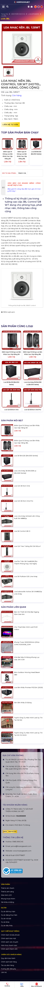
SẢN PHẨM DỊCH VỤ (18, 14)
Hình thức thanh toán (9, 945)
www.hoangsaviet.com (22, 851)
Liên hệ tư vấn (10, 124)
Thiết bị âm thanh (7, 888)
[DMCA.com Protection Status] (22, 831)
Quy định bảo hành (8, 958)
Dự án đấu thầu (7, 926)
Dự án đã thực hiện (8, 911)
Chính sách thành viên (9, 949)
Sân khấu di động (7, 902)
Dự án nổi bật (6, 919)
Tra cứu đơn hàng (7, 965)
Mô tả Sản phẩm (9, 173)
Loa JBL (3, 16)
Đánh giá (22, 173)
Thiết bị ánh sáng (7, 892)
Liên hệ (4, 972)
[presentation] (5, 151)
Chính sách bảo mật (8, 938)
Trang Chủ (4, 14)
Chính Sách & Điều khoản (10, 935)
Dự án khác (5, 922)
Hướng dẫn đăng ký (8, 969)
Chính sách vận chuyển (9, 942)
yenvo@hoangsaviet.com (21, 846)
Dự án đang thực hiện (9, 915)
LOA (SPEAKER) (33, 14)
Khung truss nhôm (8, 899)
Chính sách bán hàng (9, 962)
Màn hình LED (6, 895)
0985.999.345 (17, 842)
